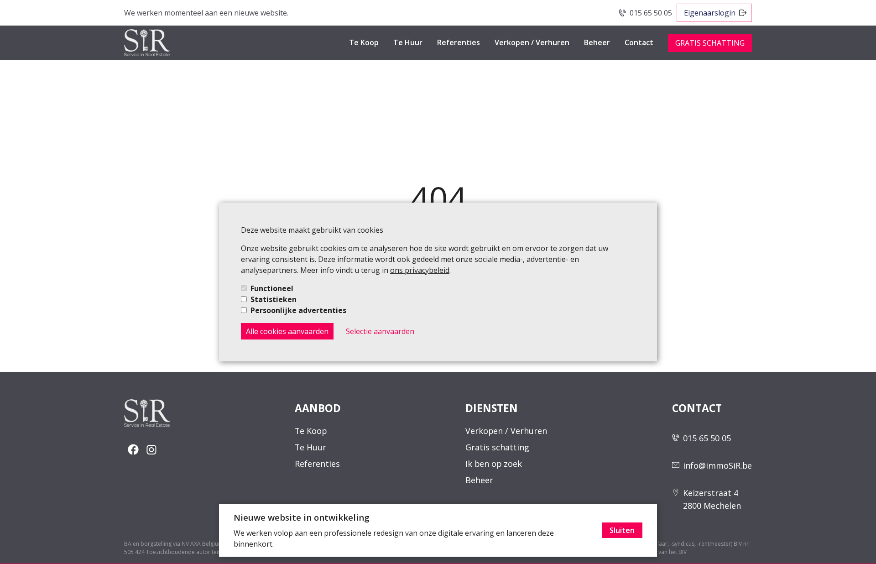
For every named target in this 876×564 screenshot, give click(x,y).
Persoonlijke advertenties (298, 310)
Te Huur (407, 42)
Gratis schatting (497, 447)
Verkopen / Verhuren (532, 42)
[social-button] (133, 449)
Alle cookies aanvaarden (287, 331)
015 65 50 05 (651, 13)
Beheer (597, 42)
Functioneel (271, 288)
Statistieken (273, 299)
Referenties (458, 42)
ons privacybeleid (419, 270)
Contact (639, 42)
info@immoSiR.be (717, 465)
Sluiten (622, 530)
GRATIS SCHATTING (710, 43)
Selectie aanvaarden (380, 331)
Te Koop (364, 42)
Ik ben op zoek (493, 463)
